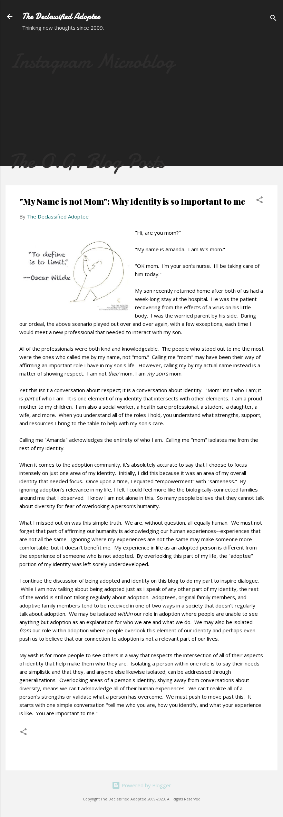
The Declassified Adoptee (61, 16)
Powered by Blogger (145, 785)
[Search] (273, 18)
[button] (259, 201)
